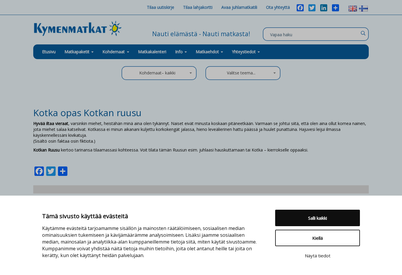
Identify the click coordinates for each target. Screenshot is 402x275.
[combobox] (159, 73)
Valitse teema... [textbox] (241, 73)
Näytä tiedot (317, 256)
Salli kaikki (317, 218)
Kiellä (317, 238)
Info (179, 51)
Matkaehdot (208, 51)
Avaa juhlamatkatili (239, 7)
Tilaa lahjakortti (197, 7)
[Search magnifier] (363, 33)
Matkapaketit (77, 51)
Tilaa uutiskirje (160, 7)
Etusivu (49, 51)
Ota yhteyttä (278, 7)
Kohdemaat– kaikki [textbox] (157, 73)
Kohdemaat (113, 51)
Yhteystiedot (244, 51)
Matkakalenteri (152, 51)
